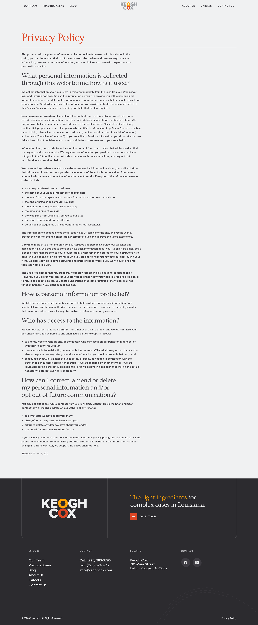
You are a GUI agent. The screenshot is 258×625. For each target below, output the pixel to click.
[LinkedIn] (197, 562)
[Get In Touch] (143, 516)
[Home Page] (129, 6)
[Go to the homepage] (64, 508)
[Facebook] (186, 562)
